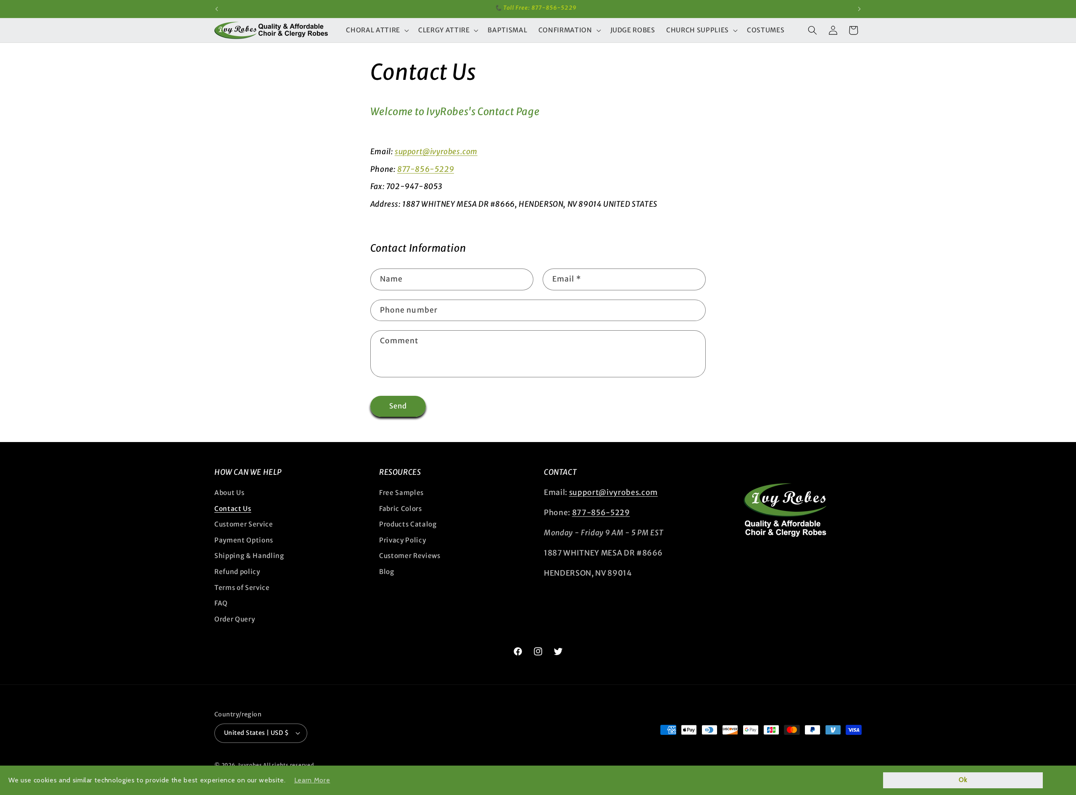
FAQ (221, 603)
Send (398, 406)
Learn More (312, 780)
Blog (386, 572)
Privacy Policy (402, 540)
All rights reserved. (289, 765)
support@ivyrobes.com (436, 151)
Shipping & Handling (249, 556)
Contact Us (232, 509)
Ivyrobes (250, 765)
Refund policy (237, 572)
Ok (963, 780)
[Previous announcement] (217, 9)
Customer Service (243, 524)
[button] (376, 30)
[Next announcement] (859, 9)
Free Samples (401, 493)
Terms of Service (242, 588)
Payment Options (243, 540)
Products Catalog (408, 524)
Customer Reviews (409, 556)
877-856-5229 (425, 169)
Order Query (234, 619)
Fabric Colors (400, 509)
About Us (229, 493)
